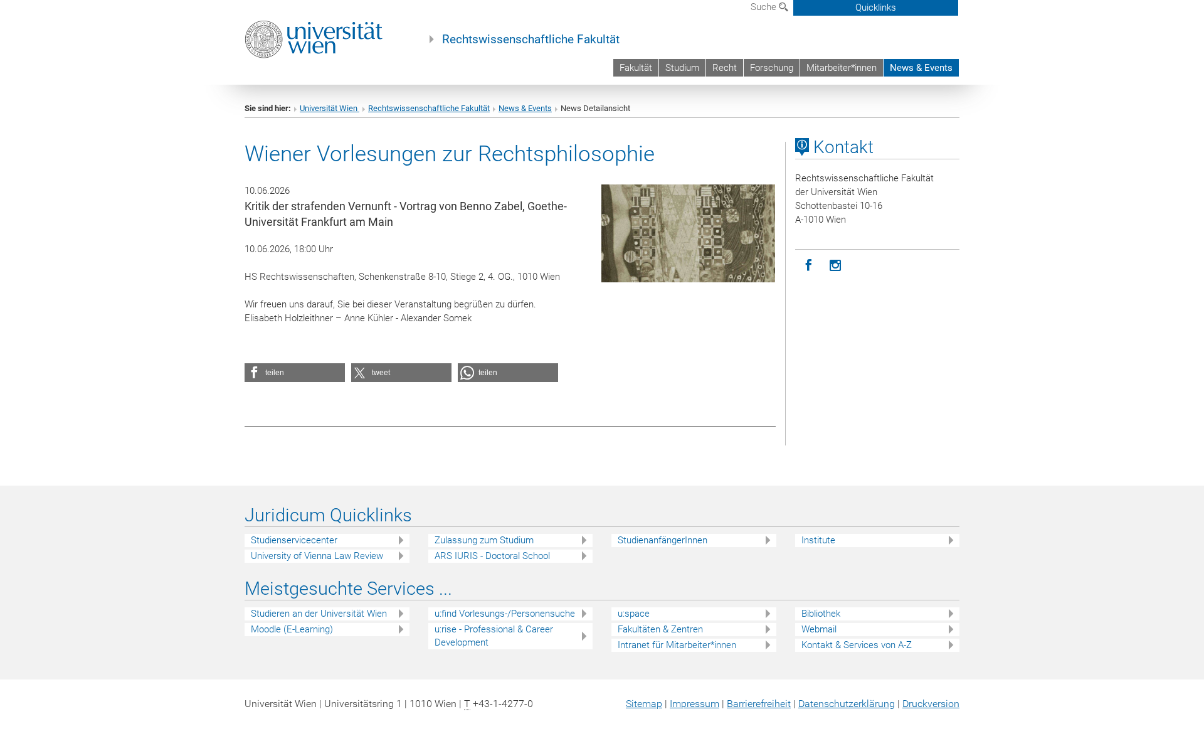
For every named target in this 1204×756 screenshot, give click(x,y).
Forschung (771, 67)
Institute (818, 540)
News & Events (921, 67)
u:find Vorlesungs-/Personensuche (505, 613)
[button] (295, 372)
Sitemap (644, 704)
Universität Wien (329, 108)
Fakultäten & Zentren (660, 629)
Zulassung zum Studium (484, 540)
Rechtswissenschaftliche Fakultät (531, 39)
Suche (765, 7)
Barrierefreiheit (759, 704)
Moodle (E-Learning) (292, 629)
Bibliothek (820, 613)
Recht (724, 67)
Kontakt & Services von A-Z (856, 645)
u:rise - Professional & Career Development (494, 636)
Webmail (819, 629)
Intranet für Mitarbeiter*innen (677, 645)
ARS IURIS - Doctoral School (492, 556)
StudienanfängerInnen (662, 540)
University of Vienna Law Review (317, 556)
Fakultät (636, 67)
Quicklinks (875, 7)
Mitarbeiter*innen (841, 67)
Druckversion (930, 704)
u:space (634, 613)
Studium (682, 67)
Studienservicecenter (294, 540)
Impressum (694, 704)
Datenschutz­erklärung (846, 704)
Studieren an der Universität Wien (319, 613)
